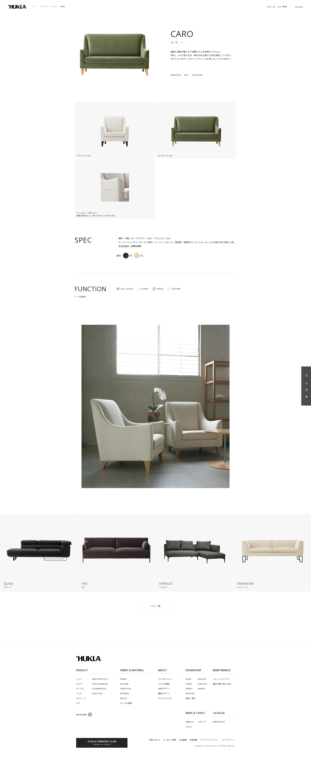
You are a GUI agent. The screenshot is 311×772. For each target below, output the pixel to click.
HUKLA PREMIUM (100, 684)
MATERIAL (125, 693)
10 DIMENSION (99, 688)
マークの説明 (80, 297)
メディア (202, 721)
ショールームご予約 (277, 6)
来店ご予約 (190, 698)
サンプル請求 (126, 703)
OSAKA (188, 684)
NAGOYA (202, 679)
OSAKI (188, 679)
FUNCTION (197, 75)
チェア (79, 684)
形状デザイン (164, 688)
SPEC (186, 75)
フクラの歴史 (164, 684)
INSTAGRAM (81, 714)
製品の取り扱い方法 (222, 684)
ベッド (79, 693)
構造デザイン (164, 693)
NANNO (201, 688)
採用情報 (193, 740)
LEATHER (124, 684)
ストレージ (81, 698)
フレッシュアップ (221, 679)
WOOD (123, 698)
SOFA (54, 7)
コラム (189, 726)
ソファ (79, 679)
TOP (34, 7)
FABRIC (123, 679)
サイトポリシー (228, 740)
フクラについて (165, 679)
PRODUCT (44, 7)
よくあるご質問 (169, 740)
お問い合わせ (154, 740)
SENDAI (188, 688)
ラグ (78, 703)
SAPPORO (190, 693)
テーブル (80, 688)
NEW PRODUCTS (100, 679)
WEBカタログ (219, 721)
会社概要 (183, 740)
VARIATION (176, 75)
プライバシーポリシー (209, 740)
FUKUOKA (202, 684)
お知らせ (190, 721)
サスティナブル (165, 698)
